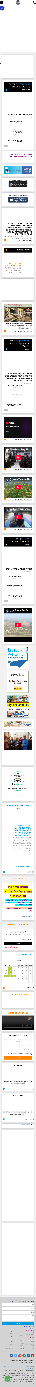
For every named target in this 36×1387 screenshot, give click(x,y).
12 (10, 970)
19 (10, 973)
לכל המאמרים (26, 90)
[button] (5, 961)
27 (6, 976)
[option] (18, 121)
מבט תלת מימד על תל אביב (29, 1344)
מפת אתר (32, 1341)
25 (14, 976)
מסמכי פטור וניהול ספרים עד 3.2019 (9, 1347)
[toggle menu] (2, 2)
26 (10, 976)
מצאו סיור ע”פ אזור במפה (11, 947)
